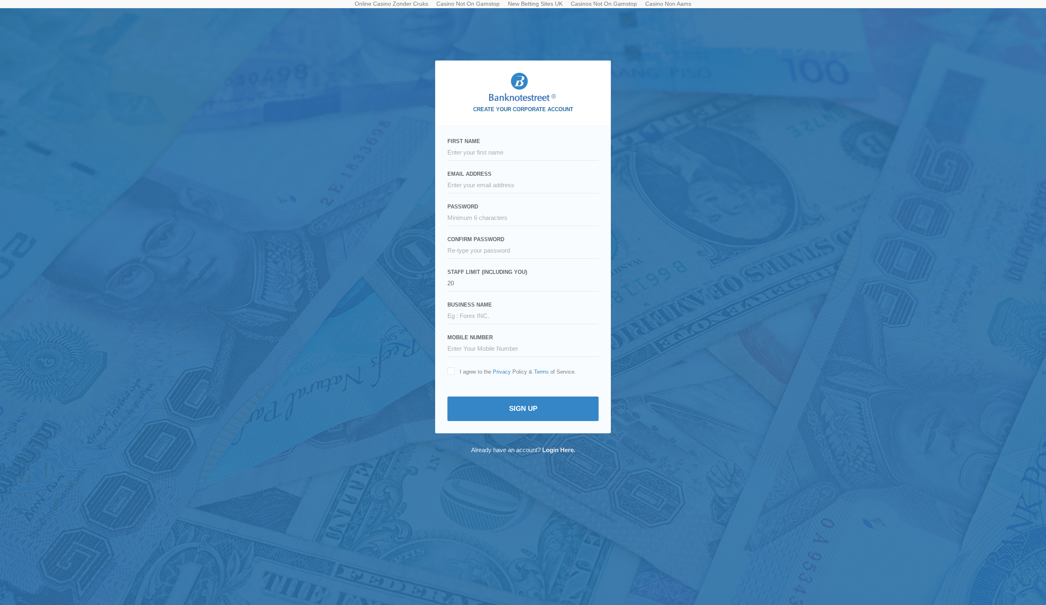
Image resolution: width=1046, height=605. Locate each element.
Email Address (469, 174)
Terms (541, 372)
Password (462, 207)
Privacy (502, 372)
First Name (463, 141)
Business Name (469, 305)
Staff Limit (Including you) (487, 272)
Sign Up (523, 408)
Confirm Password (475, 239)
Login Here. (558, 449)
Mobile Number (470, 337)
